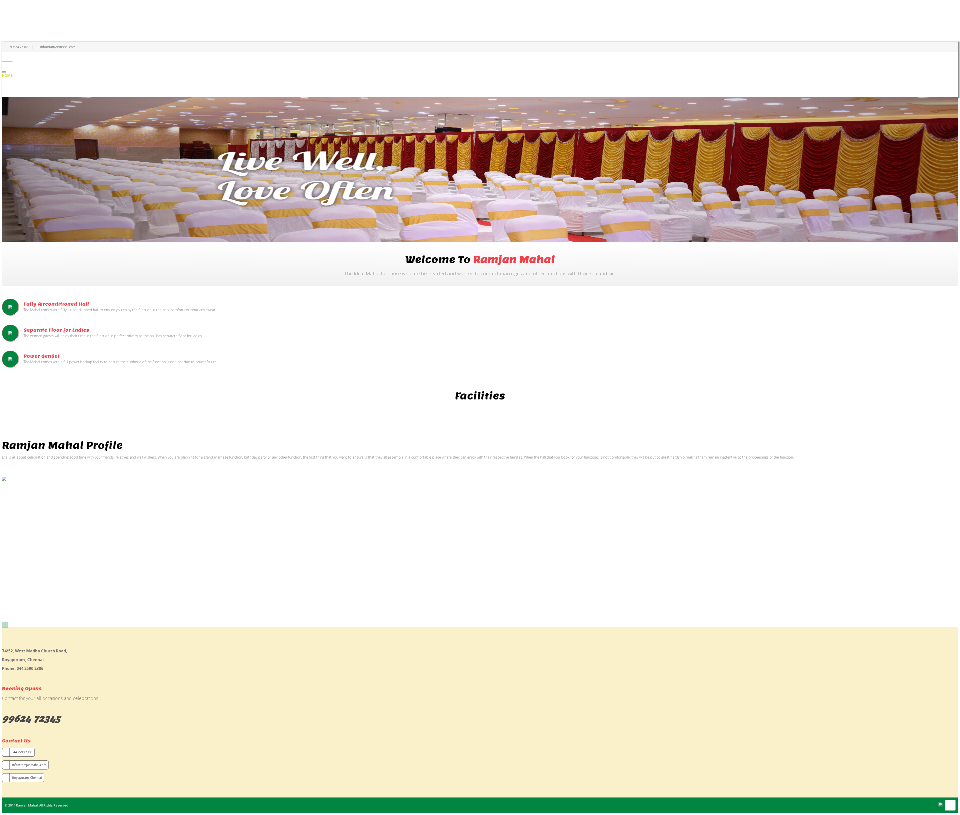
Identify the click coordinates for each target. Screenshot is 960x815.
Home (7, 75)
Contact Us (22, 94)
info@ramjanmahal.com (29, 765)
